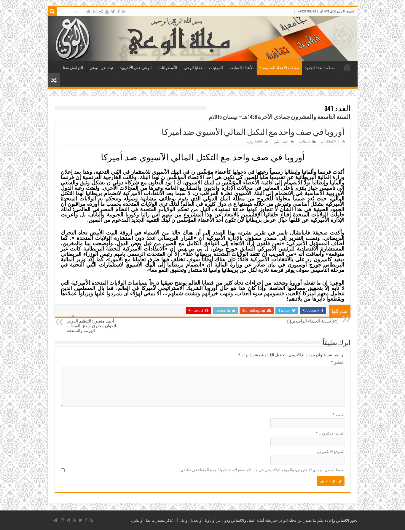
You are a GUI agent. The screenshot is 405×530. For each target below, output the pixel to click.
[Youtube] (107, 11)
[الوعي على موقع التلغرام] (88, 11)
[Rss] (124, 11)
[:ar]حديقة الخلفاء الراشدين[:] (313, 319)
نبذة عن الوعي (101, 68)
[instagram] (95, 11)
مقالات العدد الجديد (320, 68)
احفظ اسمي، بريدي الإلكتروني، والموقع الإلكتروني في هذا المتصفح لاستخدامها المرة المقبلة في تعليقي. (262, 470)
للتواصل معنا (73, 68)
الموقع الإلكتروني (331, 451)
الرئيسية (347, 67)
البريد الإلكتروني (330, 433)
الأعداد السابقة (241, 68)
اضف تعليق (280, 142)
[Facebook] (118, 11)
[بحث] (52, 11)
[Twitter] (113, 11)
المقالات (304, 142)
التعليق (338, 362)
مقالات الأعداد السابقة (281, 68)
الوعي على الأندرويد (136, 68)
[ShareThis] (101, 11)
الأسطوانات (167, 68)
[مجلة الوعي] (203, 38)
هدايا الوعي (193, 68)
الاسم (338, 415)
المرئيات (216, 68)
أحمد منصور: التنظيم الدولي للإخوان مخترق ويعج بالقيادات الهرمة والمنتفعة (92, 324)
